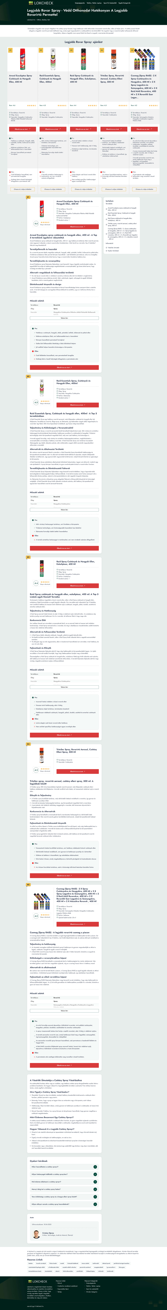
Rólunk (60, 1283)
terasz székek (85, 1263)
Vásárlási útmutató (113, 248)
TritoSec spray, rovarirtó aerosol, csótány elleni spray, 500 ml (122, 225)
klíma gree (122, 1267)
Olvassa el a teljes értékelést (22, 189)
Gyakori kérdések (113, 251)
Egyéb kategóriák (124, 3)
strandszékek (48, 1271)
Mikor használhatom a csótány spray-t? (45, 1167)
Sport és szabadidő (110, 3)
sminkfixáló (80, 1271)
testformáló (96, 1263)
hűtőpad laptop (90, 1271)
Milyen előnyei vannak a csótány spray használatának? (50, 1204)
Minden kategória (91, 1292)
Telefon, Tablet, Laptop (94, 3)
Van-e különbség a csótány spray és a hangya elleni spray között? (54, 1197)
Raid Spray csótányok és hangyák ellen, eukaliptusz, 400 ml (120, 219)
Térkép (60, 1292)
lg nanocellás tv (111, 1267)
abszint (57, 1271)
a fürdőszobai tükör (53, 1267)
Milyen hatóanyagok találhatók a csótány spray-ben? (50, 1174)
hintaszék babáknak (72, 1263)
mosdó (62, 1263)
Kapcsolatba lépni (63, 1289)
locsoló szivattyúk (41, 1263)
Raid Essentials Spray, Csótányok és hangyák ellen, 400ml (121, 214)
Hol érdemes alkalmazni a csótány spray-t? (46, 1182)
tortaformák (110, 1271)
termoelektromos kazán (35, 1271)
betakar (31, 1263)
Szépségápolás (80, 3)
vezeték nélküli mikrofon (69, 1267)
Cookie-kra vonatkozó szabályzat (67, 1286)
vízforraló (100, 1271)
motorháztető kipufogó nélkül (37, 1267)
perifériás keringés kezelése (121, 1263)
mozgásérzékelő (98, 1267)
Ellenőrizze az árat (21, 129)
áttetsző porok (106, 1263)
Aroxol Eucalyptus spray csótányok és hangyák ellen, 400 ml (122, 209)
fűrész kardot (53, 1263)
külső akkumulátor (68, 1271)
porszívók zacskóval (85, 1267)
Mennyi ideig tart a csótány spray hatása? (46, 1189)
